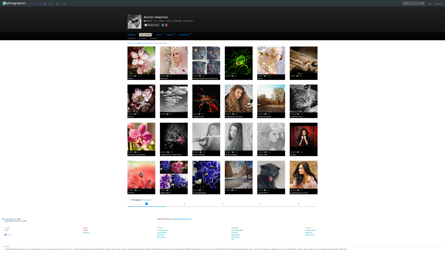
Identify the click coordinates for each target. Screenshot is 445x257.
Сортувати (131, 38)
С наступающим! (199, 193)
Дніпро (113, 249)
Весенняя (164, 78)
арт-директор (58, 249)
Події (232, 239)
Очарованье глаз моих (234, 116)
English (7, 230)
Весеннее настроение (136, 155)
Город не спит (198, 116)
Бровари (97, 249)
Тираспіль (300, 249)
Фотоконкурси (161, 237)
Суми (281, 249)
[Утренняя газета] (304, 98)
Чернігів (335, 249)
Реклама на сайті (310, 230)
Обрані (169, 35)
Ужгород (306, 249)
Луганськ (204, 249)
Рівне (260, 249)
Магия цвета (165, 193)
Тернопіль (293, 249)
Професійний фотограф (12, 249)
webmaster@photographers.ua (181, 219)
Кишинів (175, 249)
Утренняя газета (296, 116)
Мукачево (233, 249)
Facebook (9, 234)
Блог (159, 35)
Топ (50, 3)
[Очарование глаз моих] (304, 175)
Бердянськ (91, 249)
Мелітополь (226, 249)
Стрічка (31, 3)
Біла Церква (83, 249)
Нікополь (245, 249)
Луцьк (210, 249)
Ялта (345, 249)
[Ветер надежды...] (239, 137)
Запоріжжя (130, 249)
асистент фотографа (47, 249)
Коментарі (184, 35)
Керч (168, 249)
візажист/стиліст (35, 249)
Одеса (251, 249)
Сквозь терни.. (263, 155)
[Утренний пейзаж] (271, 98)
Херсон (315, 249)
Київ (171, 249)
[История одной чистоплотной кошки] (206, 60)
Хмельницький (322, 249)
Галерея (41, 3)
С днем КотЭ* (263, 193)
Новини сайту (235, 237)
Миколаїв (239, 249)
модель (28, 249)
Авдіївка (77, 249)
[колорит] (304, 137)
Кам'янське (162, 249)
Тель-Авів (287, 249)
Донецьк (118, 249)
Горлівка (108, 249)
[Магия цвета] (174, 175)
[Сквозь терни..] (271, 137)
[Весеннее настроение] (141, 137)
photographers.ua (10, 219)
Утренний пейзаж (264, 116)
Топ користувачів (162, 230)
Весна (130, 78)
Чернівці (341, 249)
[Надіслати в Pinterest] (166, 25)
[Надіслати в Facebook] (162, 25)
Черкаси (149, 21)
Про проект (234, 232)
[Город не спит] (206, 98)
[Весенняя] (174, 60)
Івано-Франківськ (139, 249)
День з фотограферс (237, 230)
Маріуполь (219, 249)
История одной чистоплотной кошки (206, 78)
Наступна (148, 200)
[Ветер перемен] (206, 137)
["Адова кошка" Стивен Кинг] (174, 137)
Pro (64, 3)
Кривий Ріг (189, 249)
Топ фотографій (161, 232)
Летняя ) (131, 193)
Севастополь (267, 249)
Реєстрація (438, 3)
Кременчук (182, 249)
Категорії (153, 38)
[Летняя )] (141, 175)
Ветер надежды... (232, 155)
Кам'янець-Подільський (152, 249)
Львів (213, 249)
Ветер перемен (199, 155)
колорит (293, 155)
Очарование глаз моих (299, 193)
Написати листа (153, 25)
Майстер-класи (309, 234)
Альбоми (142, 38)
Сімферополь (275, 249)
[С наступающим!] (206, 175)
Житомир (124, 249)
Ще (57, 3)
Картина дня (160, 234)
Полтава (255, 249)
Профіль (131, 35)
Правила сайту (235, 234)
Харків (311, 249)
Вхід (429, 3)
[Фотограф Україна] (145, 21)
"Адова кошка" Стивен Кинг (171, 155)
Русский (7, 227)
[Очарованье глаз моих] (239, 98)
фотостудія (66, 249)
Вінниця (102, 249)
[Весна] (141, 60)
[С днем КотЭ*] (271, 175)
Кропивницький (196, 249)
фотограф (22, 249)
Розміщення (308, 232)
